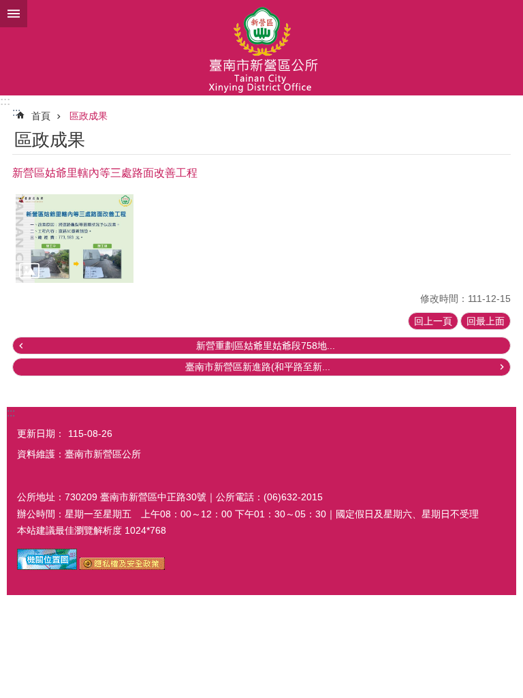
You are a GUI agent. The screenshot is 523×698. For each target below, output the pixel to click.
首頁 (40, 115)
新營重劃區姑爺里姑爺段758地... (265, 345)
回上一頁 (433, 321)
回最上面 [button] (485, 321)
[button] (74, 238)
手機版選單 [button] (13, 13)
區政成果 (88, 115)
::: (5, 101)
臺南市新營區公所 (261, 47)
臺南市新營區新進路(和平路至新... (257, 366)
